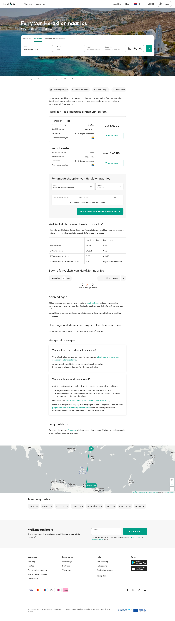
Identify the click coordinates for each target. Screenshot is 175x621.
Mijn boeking (115, 4)
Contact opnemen (104, 570)
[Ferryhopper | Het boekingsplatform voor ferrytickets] (10, 3)
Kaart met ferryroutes (37, 574)
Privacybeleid (75, 609)
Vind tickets (111, 135)
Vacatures (66, 570)
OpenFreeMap (142, 492)
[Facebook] (127, 590)
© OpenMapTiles (153, 492)
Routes (31, 566)
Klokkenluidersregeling (90, 609)
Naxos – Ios (47, 506)
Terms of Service (97, 539)
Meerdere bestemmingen (55, 38)
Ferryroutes (45, 79)
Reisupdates (102, 576)
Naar (59, 47)
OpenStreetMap (169, 492)
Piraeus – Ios (77, 506)
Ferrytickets (32, 79)
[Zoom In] (172, 484)
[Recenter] (172, 480)
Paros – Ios (33, 506)
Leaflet (135, 492)
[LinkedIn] (144, 590)
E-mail (95, 530)
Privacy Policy (135, 537)
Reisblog (31, 561)
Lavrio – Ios (110, 506)
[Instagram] (133, 590)
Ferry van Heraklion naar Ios (63, 79)
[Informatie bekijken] (34, 536)
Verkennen (40, 4)
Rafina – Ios (140, 506)
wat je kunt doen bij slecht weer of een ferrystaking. (88, 400)
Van (25, 47)
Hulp (127, 4)
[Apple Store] (139, 568)
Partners (66, 566)
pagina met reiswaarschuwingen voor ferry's (71, 407)
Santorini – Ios (62, 506)
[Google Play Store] (139, 562)
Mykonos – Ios (125, 506)
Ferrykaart (72, 430)
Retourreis (38, 38)
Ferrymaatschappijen (37, 570)
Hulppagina (102, 566)
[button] (64, 278)
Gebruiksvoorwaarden (52, 609)
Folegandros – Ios (94, 506)
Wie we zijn (67, 561)
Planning (28, 4)
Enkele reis (27, 38)
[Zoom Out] (172, 489)
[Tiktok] (139, 590)
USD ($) (151, 4)
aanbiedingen (93, 303)
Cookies (66, 609)
